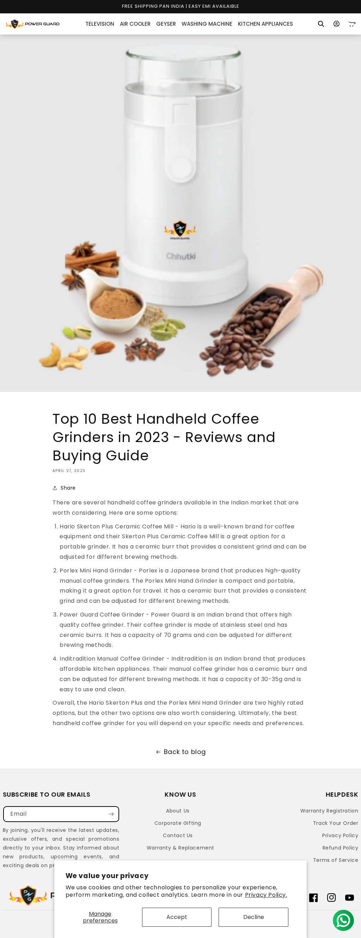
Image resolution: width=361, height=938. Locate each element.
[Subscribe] (111, 814)
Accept (176, 917)
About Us (178, 810)
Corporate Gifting (177, 823)
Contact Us (178, 835)
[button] (321, 24)
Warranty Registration (329, 810)
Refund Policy (341, 847)
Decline (253, 917)
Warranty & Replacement (180, 847)
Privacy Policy (340, 835)
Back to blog (185, 751)
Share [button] (68, 487)
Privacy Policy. (266, 895)
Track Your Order (336, 823)
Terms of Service (336, 860)
